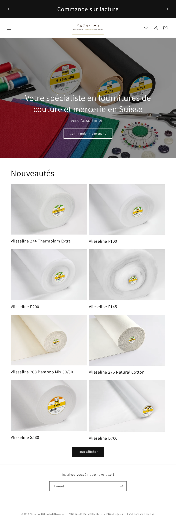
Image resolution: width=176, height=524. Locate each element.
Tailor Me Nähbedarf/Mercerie (47, 514)
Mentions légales (113, 513)
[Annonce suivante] (167, 9)
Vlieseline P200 (25, 306)
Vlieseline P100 (103, 241)
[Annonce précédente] (8, 9)
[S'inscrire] (121, 486)
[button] (9, 28)
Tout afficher (88, 452)
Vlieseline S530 (25, 437)
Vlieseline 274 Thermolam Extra (41, 241)
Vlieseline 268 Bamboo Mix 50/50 (42, 372)
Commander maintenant (88, 133)
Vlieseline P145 (103, 306)
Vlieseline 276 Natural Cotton (116, 372)
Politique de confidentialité (84, 513)
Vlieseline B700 (103, 438)
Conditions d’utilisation (141, 513)
